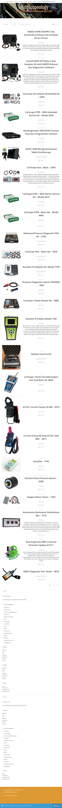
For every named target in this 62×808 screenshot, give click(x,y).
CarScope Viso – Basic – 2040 (41, 167)
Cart (21, 1)
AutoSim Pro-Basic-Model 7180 (41, 318)
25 (55, 24)
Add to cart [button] (41, 54)
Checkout (25, 1)
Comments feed (5, 689)
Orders (38, 1)
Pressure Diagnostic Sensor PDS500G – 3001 (41, 284)
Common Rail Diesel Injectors (10, 612)
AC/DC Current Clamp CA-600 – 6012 (41, 407)
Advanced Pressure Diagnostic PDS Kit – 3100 (41, 235)
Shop (7, 1)
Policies (30, 1)
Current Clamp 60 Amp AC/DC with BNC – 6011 (41, 437)
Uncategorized (41, 539)
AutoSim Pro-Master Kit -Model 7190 (41, 266)
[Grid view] (11, 24)
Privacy (34, 1)
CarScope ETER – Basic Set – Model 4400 (41, 214)
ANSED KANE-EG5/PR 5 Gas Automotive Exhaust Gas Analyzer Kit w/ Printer (41, 34)
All (59, 24)
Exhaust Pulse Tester (38, 475)
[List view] (15, 24)
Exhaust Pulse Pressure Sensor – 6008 (41, 480)
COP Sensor (6, 614)
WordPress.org (5, 691)
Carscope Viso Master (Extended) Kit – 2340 (41, 95)
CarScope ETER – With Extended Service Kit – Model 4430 (41, 114)
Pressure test (41, 230)
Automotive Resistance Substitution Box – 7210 (41, 514)
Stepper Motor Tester (41, 494)
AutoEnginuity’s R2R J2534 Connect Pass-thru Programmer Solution (41, 132)
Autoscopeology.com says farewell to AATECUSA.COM (14, 599)
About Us (11, 1)
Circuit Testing (7, 609)
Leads (5, 626)
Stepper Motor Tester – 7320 (41, 497)
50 (56, 24)
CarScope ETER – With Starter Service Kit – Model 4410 (41, 195)
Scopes (41, 91)
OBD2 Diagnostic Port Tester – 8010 (41, 571)
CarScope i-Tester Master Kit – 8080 (41, 300)
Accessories (41, 404)
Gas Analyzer (41, 29)
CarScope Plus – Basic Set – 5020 (41, 251)
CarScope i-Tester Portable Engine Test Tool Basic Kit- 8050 (41, 378)
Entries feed (5, 687)
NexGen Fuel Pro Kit (41, 354)
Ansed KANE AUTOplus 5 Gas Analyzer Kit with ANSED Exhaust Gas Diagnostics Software (41, 64)
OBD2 (41, 568)
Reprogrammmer (41, 128)
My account (17, 1)
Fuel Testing (41, 351)
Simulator (41, 264)
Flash (5, 619)
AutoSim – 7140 (41, 461)
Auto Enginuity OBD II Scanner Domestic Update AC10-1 (41, 543)
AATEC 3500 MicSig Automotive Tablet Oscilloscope (41, 151)
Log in (3, 686)
